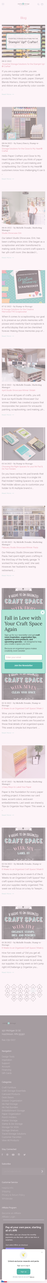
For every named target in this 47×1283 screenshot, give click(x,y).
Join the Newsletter (23, 665)
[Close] (43, 612)
